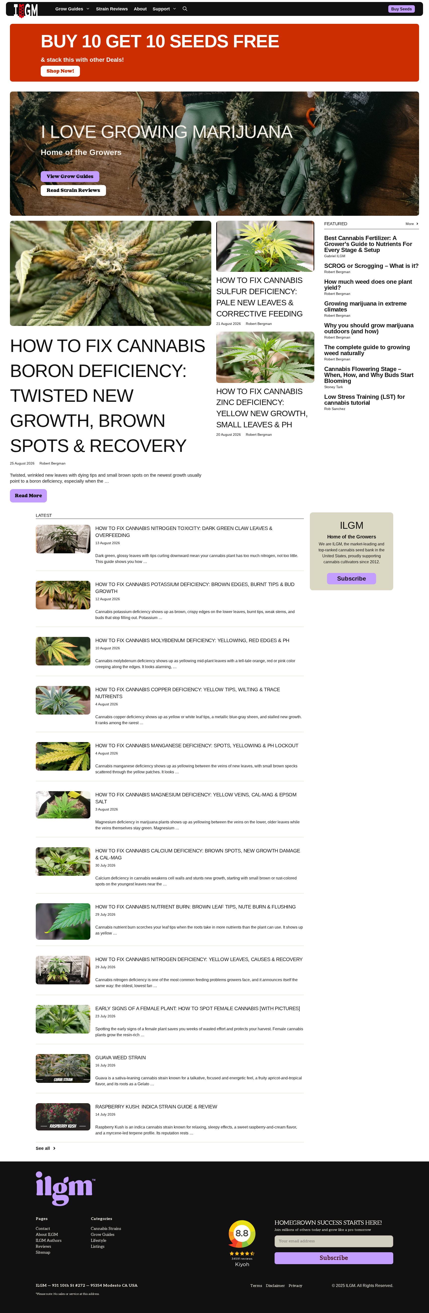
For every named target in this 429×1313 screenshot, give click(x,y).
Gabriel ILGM (334, 256)
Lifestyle (98, 1240)
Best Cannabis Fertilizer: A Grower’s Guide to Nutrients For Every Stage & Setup (368, 244)
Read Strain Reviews (73, 190)
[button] (185, 8)
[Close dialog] (417, 1187)
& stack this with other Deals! (82, 59)
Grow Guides (69, 8)
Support (161, 8)
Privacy (295, 1285)
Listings (98, 1246)
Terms (256, 1285)
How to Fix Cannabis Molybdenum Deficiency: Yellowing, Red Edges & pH (192, 640)
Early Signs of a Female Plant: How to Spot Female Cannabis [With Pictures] (197, 1008)
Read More (28, 496)
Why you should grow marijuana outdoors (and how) (368, 328)
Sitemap (43, 1252)
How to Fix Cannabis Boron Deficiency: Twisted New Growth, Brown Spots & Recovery (107, 396)
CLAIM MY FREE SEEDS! (368, 1293)
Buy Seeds (401, 9)
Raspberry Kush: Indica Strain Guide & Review (156, 1106)
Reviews (43, 1246)
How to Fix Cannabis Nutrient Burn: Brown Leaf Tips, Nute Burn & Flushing (195, 906)
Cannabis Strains (106, 1228)
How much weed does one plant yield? (368, 284)
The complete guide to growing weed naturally (367, 350)
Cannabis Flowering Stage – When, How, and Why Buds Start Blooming (368, 375)
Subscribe (351, 578)
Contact (43, 1228)
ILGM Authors (49, 1240)
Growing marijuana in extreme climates (365, 306)
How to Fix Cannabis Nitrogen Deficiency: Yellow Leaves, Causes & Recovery (199, 959)
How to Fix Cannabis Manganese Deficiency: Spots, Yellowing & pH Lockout (196, 745)
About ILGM (47, 1234)
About (140, 8)
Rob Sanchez (334, 409)
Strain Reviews (112, 8)
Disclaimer (275, 1285)
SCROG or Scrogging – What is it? (371, 265)
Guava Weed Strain (120, 1057)
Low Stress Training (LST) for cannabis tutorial (364, 399)
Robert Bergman (52, 463)
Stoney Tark (333, 387)
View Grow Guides (70, 177)
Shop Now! (60, 71)
